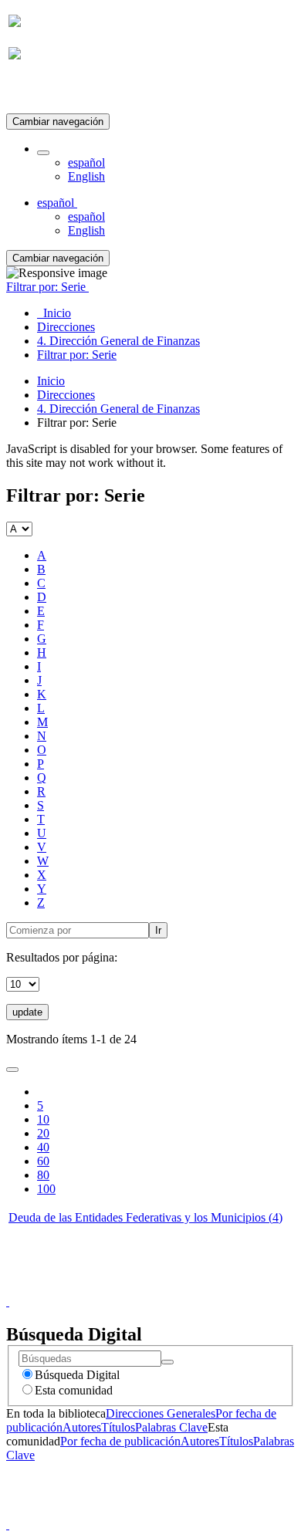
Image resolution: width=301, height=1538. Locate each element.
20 (43, 1133)
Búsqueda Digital (77, 1374)
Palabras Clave (171, 1427)
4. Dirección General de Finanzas (118, 408)
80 (43, 1174)
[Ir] (167, 1362)
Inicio (51, 380)
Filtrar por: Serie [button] (47, 286)
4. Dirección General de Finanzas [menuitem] (118, 340)
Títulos (118, 1427)
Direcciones (66, 394)
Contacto (117, 1287)
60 (43, 1161)
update (27, 1012)
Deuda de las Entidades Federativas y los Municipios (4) (145, 1217)
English (86, 176)
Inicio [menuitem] (54, 312)
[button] (43, 152)
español (86, 162)
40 (43, 1147)
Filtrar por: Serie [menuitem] (77, 354)
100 (46, 1188)
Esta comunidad (74, 1390)
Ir (158, 930)
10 (43, 1119)
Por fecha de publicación (120, 1441)
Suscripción (37, 91)
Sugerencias (176, 1287)
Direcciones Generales (160, 1413)
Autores (82, 1427)
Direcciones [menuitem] (66, 326)
